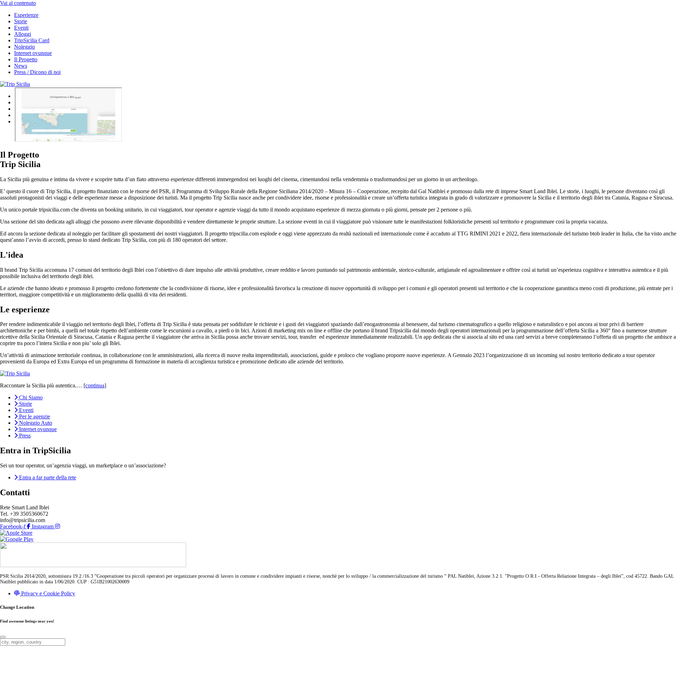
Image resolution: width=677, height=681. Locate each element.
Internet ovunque (33, 53)
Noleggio (24, 47)
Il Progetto (25, 59)
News (20, 66)
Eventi (21, 28)
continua (94, 385)
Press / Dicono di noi (37, 72)
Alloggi (22, 34)
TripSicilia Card (31, 40)
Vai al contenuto (18, 3)
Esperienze (26, 15)
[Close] (3, 637)
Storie (20, 21)
